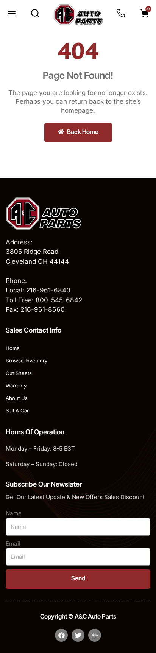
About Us (17, 398)
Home (13, 348)
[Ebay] (94, 635)
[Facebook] (61, 635)
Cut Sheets (19, 373)
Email (13, 543)
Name (14, 513)
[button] (12, 14)
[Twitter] (78, 635)
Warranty (16, 385)
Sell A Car (17, 410)
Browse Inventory (26, 361)
